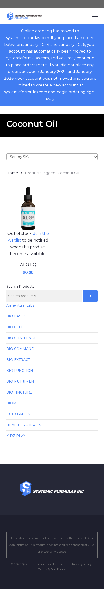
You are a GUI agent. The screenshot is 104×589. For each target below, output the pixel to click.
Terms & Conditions (51, 569)
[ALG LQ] (28, 208)
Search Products (20, 286)
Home (12, 173)
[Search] (90, 296)
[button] (95, 16)
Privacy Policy (82, 564)
